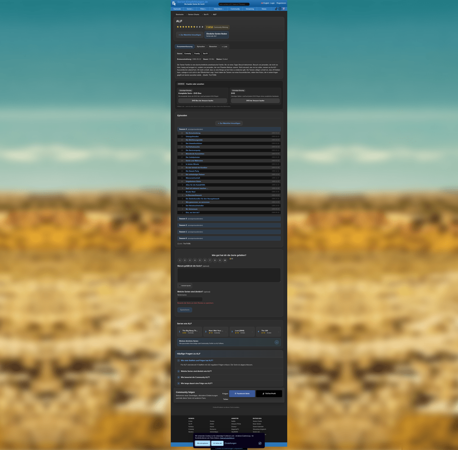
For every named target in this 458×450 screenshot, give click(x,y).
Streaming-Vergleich (259, 429)
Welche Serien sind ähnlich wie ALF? (196, 371)
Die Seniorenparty (193, 150)
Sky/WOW (234, 432)
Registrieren (281, 3)
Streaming (250, 9)
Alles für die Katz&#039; (195, 185)
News (264, 9)
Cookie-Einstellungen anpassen (229, 448)
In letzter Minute (192, 164)
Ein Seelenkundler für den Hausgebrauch (202, 199)
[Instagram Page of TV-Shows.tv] (279, 8)
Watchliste (218, 9)
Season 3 (191, 219)
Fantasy (191, 426)
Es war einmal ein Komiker (196, 168)
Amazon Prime (236, 424)
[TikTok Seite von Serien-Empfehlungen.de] (276, 8)
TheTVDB (212, 75)
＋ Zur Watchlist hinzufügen (189, 35)
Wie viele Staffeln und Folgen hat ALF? (197, 360)
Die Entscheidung (193, 133)
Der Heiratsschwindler (195, 206)
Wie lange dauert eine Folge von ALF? (196, 383)
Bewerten (213, 46)
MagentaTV (235, 429)
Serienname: (182, 295)
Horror (212, 426)
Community (235, 9)
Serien (189, 9)
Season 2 (191, 225)
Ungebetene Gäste (193, 181)
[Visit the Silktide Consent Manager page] (260, 443)
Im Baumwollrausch (194, 195)
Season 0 (191, 238)
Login (272, 3)
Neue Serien (257, 424)
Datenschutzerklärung (227, 438)
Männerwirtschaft (193, 178)
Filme (202, 9)
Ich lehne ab (217, 443)
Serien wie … (257, 432)
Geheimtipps (214, 432)
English (266, 3)
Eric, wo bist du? (193, 212)
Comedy (187, 53)
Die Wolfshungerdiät (194, 140)
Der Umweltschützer (194, 143)
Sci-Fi (206, 14)
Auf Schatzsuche (193, 147)
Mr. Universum (191, 209)
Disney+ (234, 426)
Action (212, 424)
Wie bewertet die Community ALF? (195, 377)
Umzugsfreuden (192, 136)
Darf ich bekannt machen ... (197, 188)
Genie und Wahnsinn (194, 161)
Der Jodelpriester (193, 157)
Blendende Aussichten (195, 154)
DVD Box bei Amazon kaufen (202, 101)
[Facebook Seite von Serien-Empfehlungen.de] (283, 8)
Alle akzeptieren (202, 443)
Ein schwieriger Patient (195, 174)
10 (225, 260)
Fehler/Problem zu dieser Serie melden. (226, 407)
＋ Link (224, 47)
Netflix (233, 421)
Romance (213, 429)
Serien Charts (193, 14)
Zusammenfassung (185, 46)
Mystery (190, 432)
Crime (190, 421)
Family (197, 53)
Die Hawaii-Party (192, 171)
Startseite (177, 9)
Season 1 (191, 232)
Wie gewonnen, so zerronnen (198, 202)
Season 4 (191, 129)
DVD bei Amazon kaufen (255, 101)
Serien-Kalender (258, 426)
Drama (212, 421)
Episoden (201, 46)
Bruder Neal (190, 192)
